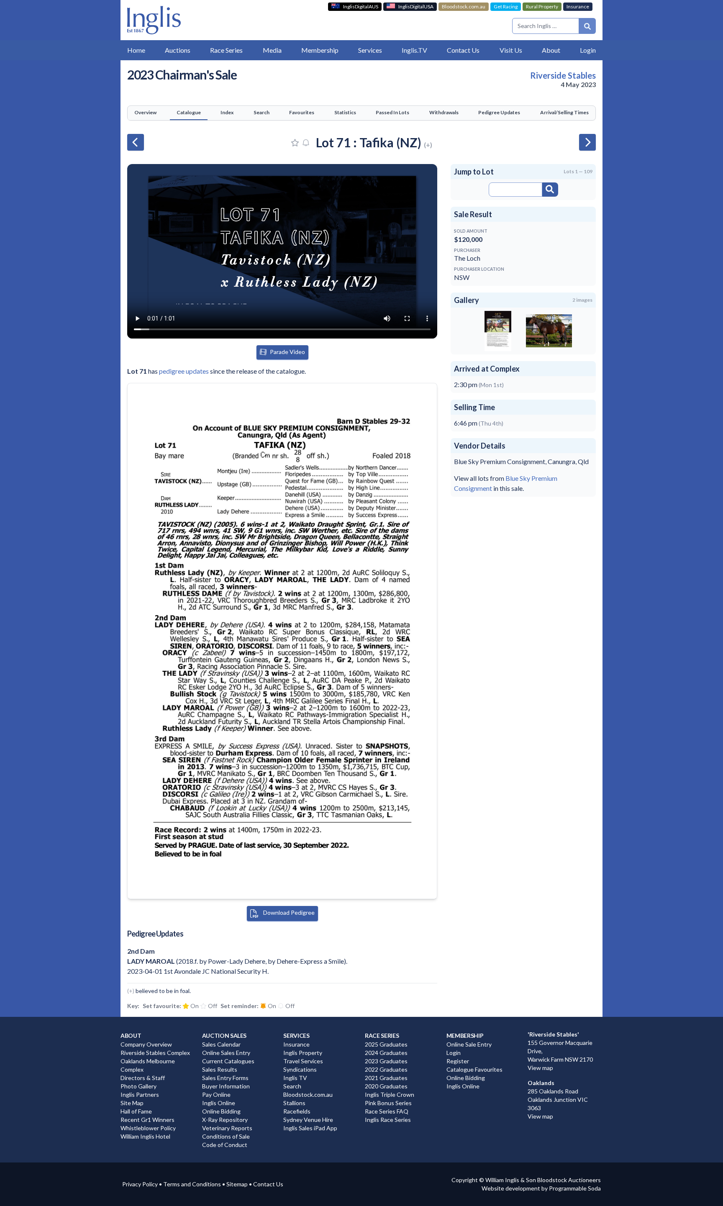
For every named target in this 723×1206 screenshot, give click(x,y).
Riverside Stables (563, 75)
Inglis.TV (414, 50)
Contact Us (268, 1184)
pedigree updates (184, 371)
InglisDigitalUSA (415, 6)
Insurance (578, 6)
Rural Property (542, 6)
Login (588, 50)
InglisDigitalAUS (360, 6)
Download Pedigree (288, 912)
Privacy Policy (140, 1184)
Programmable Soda (575, 1188)
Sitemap (237, 1184)
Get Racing (506, 6)
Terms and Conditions (192, 1184)
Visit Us (511, 50)
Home (136, 50)
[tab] (145, 113)
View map (540, 1067)
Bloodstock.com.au (463, 6)
